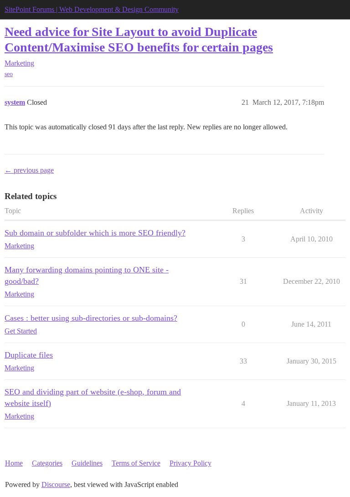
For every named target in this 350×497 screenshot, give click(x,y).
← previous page (29, 170)
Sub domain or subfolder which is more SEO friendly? (95, 232)
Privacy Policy (190, 463)
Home (14, 463)
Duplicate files (29, 354)
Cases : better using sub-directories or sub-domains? (91, 318)
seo (9, 74)
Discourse (55, 484)
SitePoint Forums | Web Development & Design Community (92, 9)
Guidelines (87, 463)
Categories (47, 463)
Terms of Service (136, 463)
